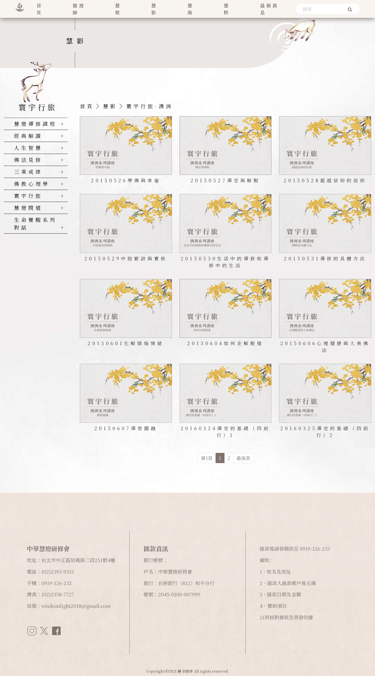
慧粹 (227, 9)
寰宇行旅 (28, 195)
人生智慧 (28, 147)
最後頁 (243, 458)
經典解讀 (28, 135)
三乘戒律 (28, 171)
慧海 (191, 9)
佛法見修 (28, 159)
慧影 (154, 9)
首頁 (39, 9)
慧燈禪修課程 (35, 123)
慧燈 (118, 9)
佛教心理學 (32, 183)
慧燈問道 (28, 207)
